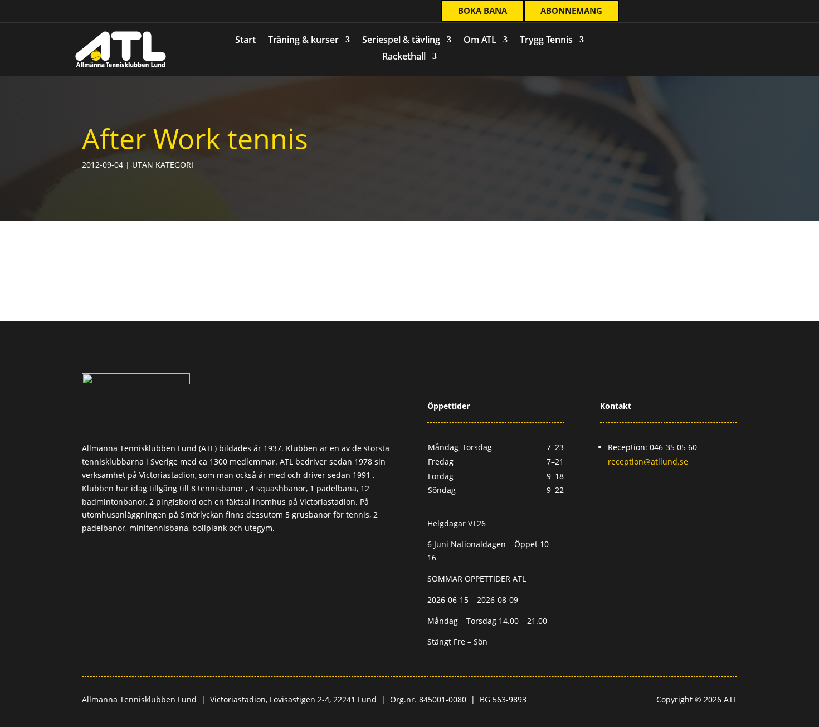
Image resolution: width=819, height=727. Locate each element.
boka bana (482, 10)
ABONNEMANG (571, 10)
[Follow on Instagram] (123, 12)
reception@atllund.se (648, 461)
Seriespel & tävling (401, 41)
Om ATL (480, 41)
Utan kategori (162, 164)
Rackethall (404, 57)
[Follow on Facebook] (101, 12)
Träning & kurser (303, 41)
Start (245, 41)
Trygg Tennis (546, 41)
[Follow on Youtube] (145, 12)
